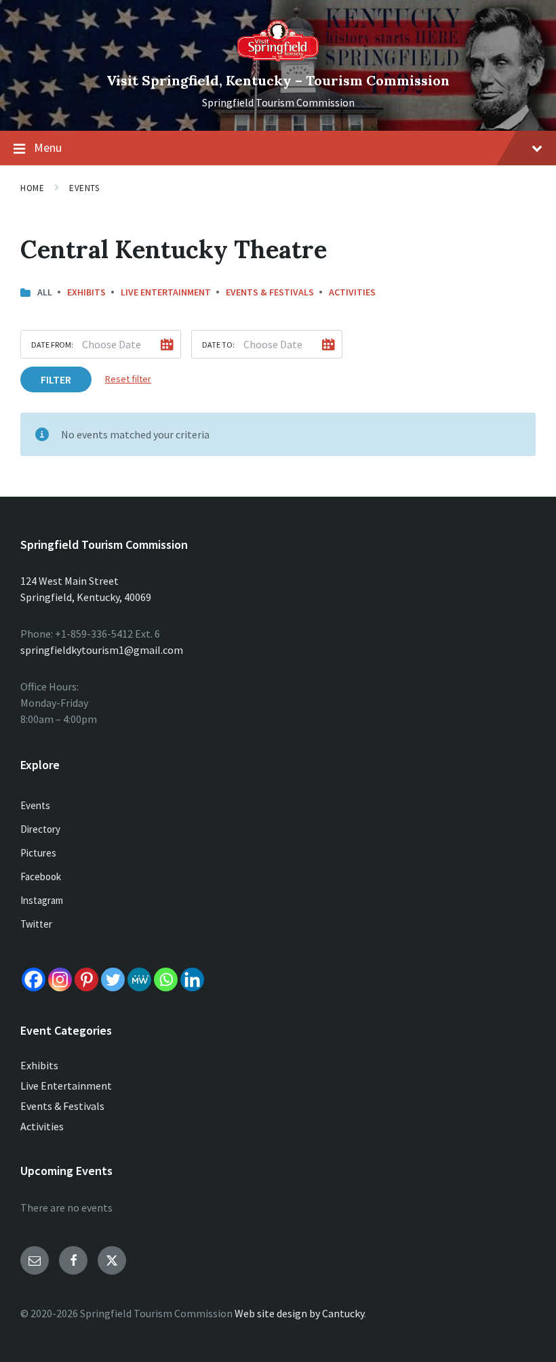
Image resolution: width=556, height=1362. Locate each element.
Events (84, 188)
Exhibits (86, 292)
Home (32, 188)
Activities (352, 292)
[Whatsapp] (166, 979)
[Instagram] (60, 979)
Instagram (41, 900)
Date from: (52, 344)
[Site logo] (278, 57)
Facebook (40, 876)
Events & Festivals (270, 292)
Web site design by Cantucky (299, 1313)
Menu (48, 147)
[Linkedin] (192, 979)
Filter (56, 379)
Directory (40, 829)
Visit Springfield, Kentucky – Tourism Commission (278, 80)
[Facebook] (33, 979)
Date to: (218, 344)
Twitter (36, 923)
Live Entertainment (166, 292)
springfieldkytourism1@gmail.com (101, 650)
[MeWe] (139, 979)
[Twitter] (113, 979)
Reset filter (128, 379)
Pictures (38, 852)
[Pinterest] (86, 979)
